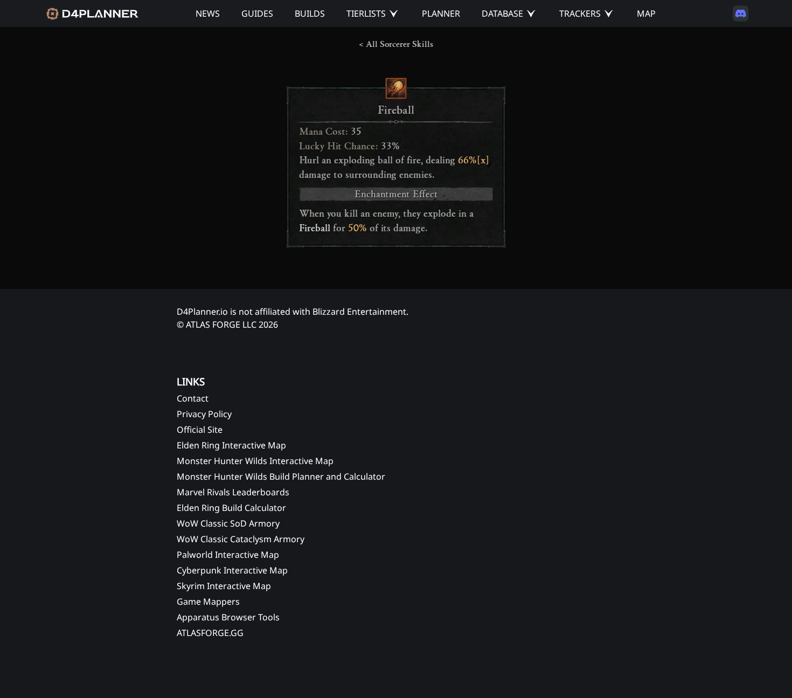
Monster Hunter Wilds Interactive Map (255, 461)
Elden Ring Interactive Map (231, 445)
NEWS (208, 13)
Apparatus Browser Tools (228, 617)
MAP (646, 13)
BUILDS (310, 13)
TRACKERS (580, 13)
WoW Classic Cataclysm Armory (240, 539)
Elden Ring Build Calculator (231, 508)
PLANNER (441, 13)
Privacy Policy (204, 414)
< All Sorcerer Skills (396, 44)
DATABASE (502, 13)
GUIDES (257, 13)
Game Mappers (208, 601)
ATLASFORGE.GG (210, 633)
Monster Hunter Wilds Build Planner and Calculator (281, 476)
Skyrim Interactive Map (224, 586)
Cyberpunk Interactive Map (232, 570)
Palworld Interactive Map (228, 555)
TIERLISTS (366, 13)
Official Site (200, 430)
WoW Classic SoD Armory (228, 523)
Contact (193, 398)
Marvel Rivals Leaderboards (233, 492)
